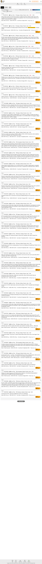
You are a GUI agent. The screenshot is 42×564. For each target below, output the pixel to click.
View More (21, 401)
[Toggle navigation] (40, 1)
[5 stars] (13, 9)
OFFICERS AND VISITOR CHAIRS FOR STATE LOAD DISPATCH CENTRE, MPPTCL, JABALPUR (19, 325)
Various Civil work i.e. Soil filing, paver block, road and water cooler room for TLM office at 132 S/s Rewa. (20, 96)
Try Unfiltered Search (36, 9)
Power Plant (12, 15)
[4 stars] (12, 9)
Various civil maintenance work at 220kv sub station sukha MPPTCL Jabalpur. (15, 125)
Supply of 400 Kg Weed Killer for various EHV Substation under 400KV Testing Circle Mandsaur (18, 364)
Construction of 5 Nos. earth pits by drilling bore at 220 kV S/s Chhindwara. (14, 393)
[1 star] (8, 9)
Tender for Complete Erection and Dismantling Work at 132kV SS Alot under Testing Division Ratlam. (19, 87)
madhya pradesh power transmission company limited (28, 9)
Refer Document (7, 30)
